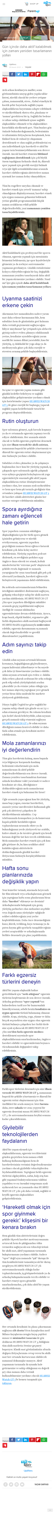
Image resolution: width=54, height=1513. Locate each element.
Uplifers (12, 64)
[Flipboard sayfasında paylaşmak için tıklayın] (38, 74)
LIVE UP (25, 38)
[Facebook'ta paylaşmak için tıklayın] (12, 74)
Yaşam (36, 38)
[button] (4, 4)
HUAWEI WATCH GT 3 (36, 493)
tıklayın (6, 1383)
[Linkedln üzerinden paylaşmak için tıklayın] (25, 74)
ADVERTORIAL (10, 38)
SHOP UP (34, 4)
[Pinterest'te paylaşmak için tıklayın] (32, 74)
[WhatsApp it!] (44, 74)
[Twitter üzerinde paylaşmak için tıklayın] (19, 74)
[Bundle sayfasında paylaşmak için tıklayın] (4, 80)
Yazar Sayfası (41, 1484)
